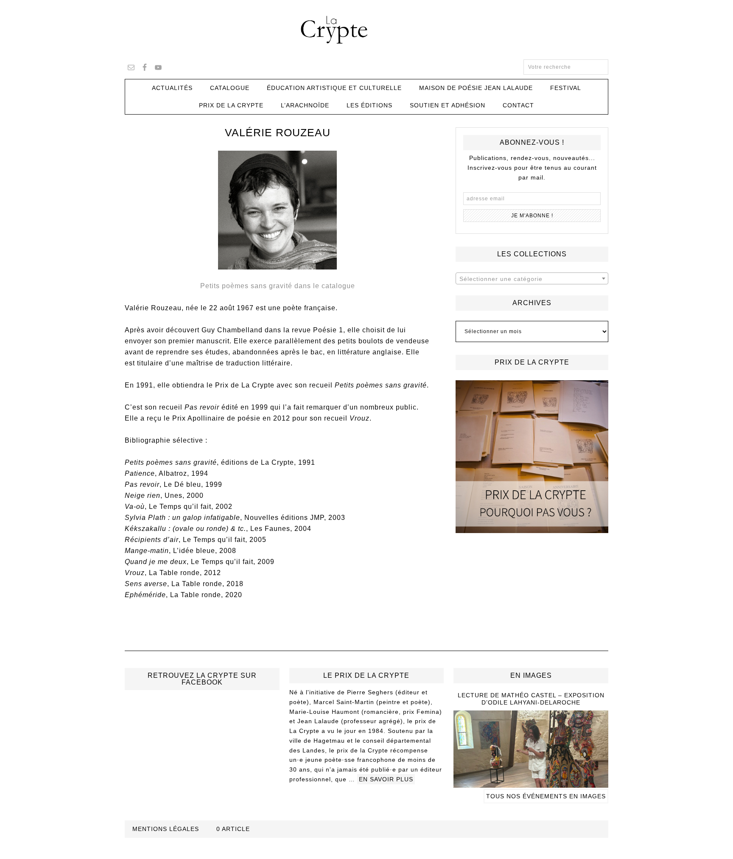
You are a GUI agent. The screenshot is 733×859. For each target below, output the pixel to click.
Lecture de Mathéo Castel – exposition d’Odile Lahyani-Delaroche (531, 699)
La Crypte (366, 29)
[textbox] (532, 279)
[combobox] (532, 278)
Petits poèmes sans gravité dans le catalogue (277, 285)
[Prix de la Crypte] (532, 456)
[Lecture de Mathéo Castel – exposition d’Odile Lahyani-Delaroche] (530, 783)
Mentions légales (165, 828)
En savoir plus (386, 779)
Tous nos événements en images (546, 796)
